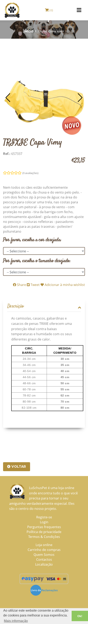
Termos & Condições (44, 536)
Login (44, 522)
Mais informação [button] (16, 621)
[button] (8, 97)
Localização (44, 564)
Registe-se (44, 517)
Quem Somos (44, 554)
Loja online (44, 545)
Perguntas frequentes (44, 527)
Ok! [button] (79, 616)
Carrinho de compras (44, 549)
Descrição (15, 306)
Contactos (44, 559)
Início (28, 31)
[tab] (44, 306)
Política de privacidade (44, 532)
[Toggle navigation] (79, 10)
